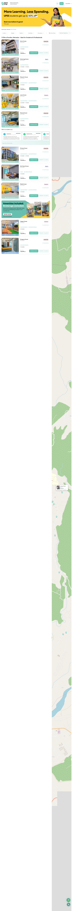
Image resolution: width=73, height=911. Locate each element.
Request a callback (44, 52)
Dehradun (8, 29)
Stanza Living (4, 29)
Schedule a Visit (33, 52)
